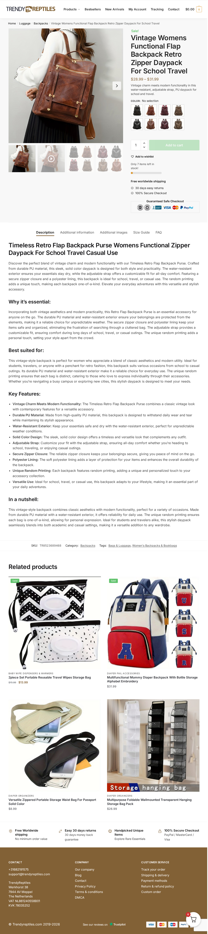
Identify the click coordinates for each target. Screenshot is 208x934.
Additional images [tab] (113, 232)
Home (12, 23)
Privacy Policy (85, 886)
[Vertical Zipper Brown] (151, 124)
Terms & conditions (89, 892)
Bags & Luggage (119, 545)
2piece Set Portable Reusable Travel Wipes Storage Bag (50, 677)
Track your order (153, 869)
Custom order (151, 892)
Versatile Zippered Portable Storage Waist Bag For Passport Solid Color (52, 802)
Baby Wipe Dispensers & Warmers (31, 673)
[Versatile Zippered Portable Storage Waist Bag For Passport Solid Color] (55, 745)
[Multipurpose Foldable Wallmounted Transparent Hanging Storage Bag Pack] (153, 745)
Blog (78, 875)
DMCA (79, 897)
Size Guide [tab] (141, 232)
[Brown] (151, 110)
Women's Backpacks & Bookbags (154, 545)
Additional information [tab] (77, 232)
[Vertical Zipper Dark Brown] (178, 124)
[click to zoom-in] (66, 85)
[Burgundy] (164, 110)
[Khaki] (178, 110)
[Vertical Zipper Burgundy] (164, 124)
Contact (80, 881)
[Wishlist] (95, 583)
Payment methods (154, 881)
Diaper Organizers (21, 795)
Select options (55, 694)
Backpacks (41, 23)
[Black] (137, 110)
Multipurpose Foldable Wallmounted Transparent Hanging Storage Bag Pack (149, 802)
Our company (84, 869)
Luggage (24, 23)
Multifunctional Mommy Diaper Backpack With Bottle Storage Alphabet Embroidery (152, 679)
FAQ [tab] (159, 232)
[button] (117, 86)
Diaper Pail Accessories (123, 673)
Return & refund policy (157, 886)
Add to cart (174, 145)
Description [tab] (45, 232)
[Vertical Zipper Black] (137, 124)
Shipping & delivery (155, 875)
